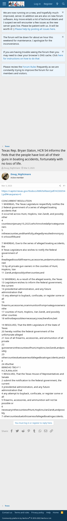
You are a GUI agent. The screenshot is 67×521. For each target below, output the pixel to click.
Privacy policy (37, 512)
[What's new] (57, 4)
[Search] (63, 4)
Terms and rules (21, 512)
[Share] (60, 186)
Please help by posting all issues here (35, 28)
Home (56, 512)
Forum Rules (29, 66)
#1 (64, 185)
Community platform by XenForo (27, 518)
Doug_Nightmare (12, 168)
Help (48, 512)
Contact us (7, 512)
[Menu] (4, 4)
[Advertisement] (33, 111)
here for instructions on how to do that (33, 57)
